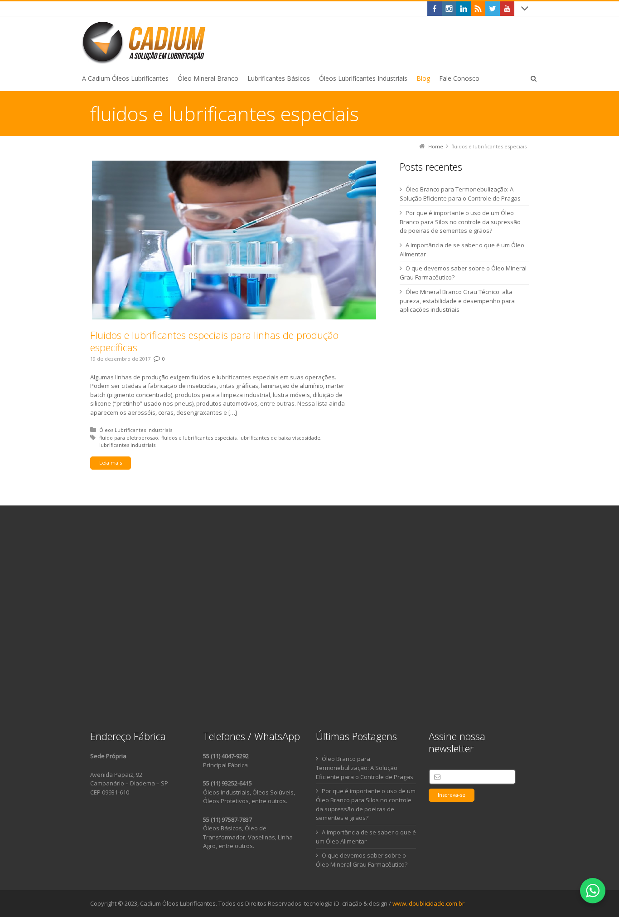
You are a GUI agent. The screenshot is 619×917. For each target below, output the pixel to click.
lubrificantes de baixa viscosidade (279, 437)
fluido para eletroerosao (128, 437)
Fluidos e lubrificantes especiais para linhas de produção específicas (214, 341)
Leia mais (110, 462)
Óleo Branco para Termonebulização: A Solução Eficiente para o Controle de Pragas (364, 768)
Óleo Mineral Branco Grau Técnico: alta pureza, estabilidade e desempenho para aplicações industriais (457, 301)
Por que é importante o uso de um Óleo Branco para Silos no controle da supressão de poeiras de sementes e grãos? (460, 222)
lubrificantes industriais (127, 444)
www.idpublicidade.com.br (428, 903)
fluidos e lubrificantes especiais (199, 437)
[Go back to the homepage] (145, 42)
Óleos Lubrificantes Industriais (135, 430)
